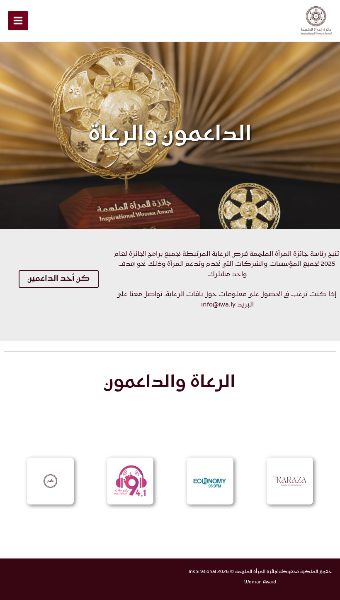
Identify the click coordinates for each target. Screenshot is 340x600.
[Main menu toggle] (18, 20)
